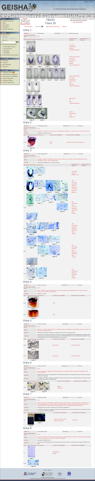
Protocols (5, 62)
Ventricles (74, 213)
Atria (51, 141)
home (86, 1)
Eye (70, 100)
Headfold (71, 63)
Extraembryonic (72, 113)
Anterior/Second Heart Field (60, 419)
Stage (4, 23)
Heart (70, 82)
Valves (73, 211)
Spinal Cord (60, 388)
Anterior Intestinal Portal (74, 56)
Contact (49, 470)
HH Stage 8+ (75, 419)
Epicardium (74, 226)
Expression (38, 26)
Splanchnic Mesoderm (58, 420)
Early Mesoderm (56, 451)
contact (91, 1)
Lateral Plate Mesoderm (74, 49)
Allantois (71, 111)
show (38, 36)
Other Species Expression (52, 26)
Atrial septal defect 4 (78, 22)
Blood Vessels (72, 79)
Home (45, 470)
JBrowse (64, 26)
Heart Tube (71, 84)
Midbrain (59, 386)
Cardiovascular (72, 80)
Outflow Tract (72, 116)
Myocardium (74, 187)
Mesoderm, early (75, 174)
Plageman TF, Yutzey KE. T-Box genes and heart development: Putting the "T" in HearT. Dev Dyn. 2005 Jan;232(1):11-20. (63, 131)
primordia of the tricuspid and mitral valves (76, 142)
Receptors (6, 50)
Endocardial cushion (75, 345)
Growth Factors (8, 48)
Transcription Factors (9, 46)
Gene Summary (28, 26)
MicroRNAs (7, 52)
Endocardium (74, 203)
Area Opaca (71, 44)
